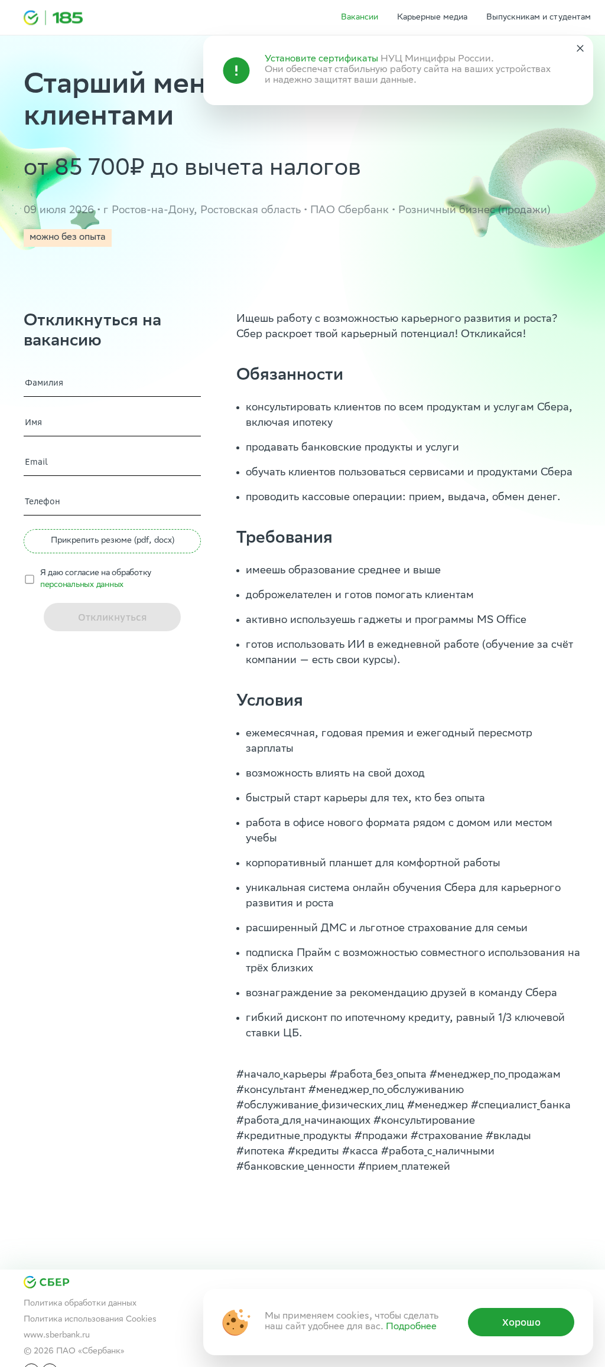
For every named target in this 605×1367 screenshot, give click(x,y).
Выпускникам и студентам (538, 17)
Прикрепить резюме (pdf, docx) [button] (112, 541)
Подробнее (411, 1327)
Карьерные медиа (432, 17)
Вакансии (359, 17)
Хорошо (521, 1322)
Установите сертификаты (321, 59)
